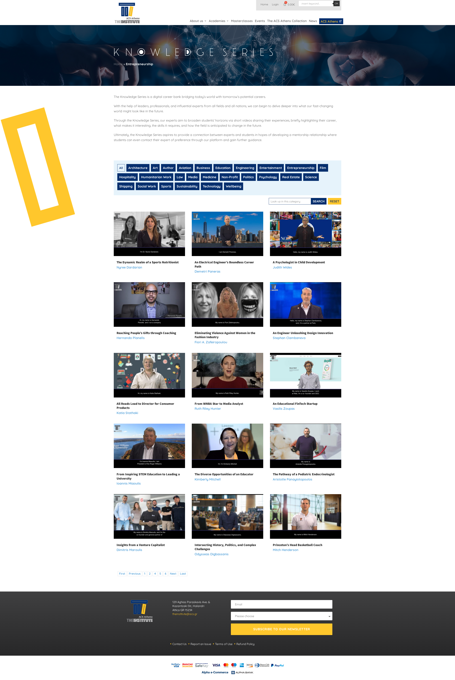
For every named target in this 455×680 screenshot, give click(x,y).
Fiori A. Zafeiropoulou (211, 342)
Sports (166, 186)
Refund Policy (245, 644)
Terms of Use (223, 644)
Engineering (245, 168)
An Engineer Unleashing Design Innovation (303, 333)
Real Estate (291, 177)
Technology (212, 186)
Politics (248, 177)
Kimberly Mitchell (208, 479)
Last (183, 573)
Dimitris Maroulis (129, 550)
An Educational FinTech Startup (295, 404)
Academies (217, 21)
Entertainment (270, 168)
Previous (135, 573)
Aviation (185, 168)
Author (168, 168)
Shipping (125, 186)
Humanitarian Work (156, 177)
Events (260, 21)
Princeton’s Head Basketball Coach (297, 545)
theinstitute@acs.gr (184, 614)
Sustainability (187, 186)
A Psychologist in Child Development (299, 262)
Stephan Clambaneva (289, 338)
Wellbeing (233, 186)
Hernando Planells (131, 338)
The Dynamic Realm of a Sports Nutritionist (148, 262)
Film (323, 168)
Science (311, 177)
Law (180, 177)
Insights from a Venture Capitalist (141, 545)
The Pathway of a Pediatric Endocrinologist (303, 474)
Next (173, 573)
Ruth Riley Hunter (208, 409)
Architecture (138, 168)
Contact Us (179, 644)
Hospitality (127, 177)
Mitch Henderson (285, 550)
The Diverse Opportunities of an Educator (224, 474)
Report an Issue (201, 644)
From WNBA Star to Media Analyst (219, 404)
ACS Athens (330, 21)
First (122, 573)
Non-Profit (230, 177)
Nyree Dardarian (129, 267)
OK (336, 3)
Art (155, 168)
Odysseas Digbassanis (212, 554)
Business (203, 168)
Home (264, 4)
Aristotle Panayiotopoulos (292, 479)
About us (196, 21)
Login (275, 4)
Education (223, 168)
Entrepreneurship (300, 168)
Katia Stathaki (127, 413)
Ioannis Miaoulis (129, 483)
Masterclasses (242, 21)
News (313, 21)
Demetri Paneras (207, 271)
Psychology (268, 177)
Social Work (147, 186)
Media (192, 177)
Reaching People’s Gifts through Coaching (146, 333)
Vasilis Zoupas (284, 409)
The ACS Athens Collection (287, 21)
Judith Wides (282, 267)
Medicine (209, 177)
